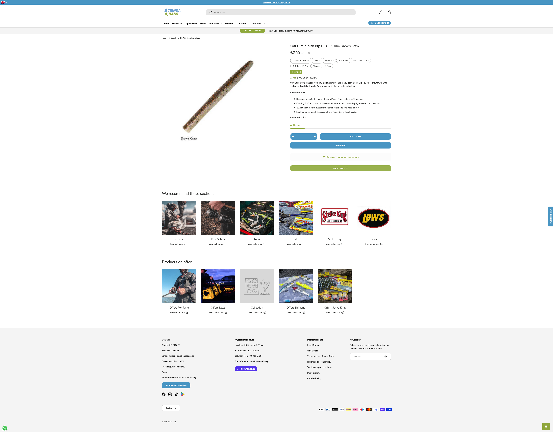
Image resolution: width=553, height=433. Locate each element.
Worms (316, 66)
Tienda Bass (171, 422)
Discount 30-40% (301, 60)
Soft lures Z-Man (300, 66)
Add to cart (355, 136)
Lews (374, 239)
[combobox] (281, 12)
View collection (255, 312)
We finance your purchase (319, 367)
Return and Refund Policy (319, 361)
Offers (317, 60)
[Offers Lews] (218, 286)
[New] (257, 218)
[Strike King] (335, 218)
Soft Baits (343, 60)
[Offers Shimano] (296, 286)
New (257, 239)
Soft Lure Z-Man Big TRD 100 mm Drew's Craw (184, 38)
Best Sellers (218, 239)
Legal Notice (313, 345)
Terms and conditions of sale (320, 356)
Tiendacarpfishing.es (176, 385)
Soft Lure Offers (361, 60)
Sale (296, 239)
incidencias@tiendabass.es (181, 356)
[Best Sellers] (218, 218)
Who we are (312, 350)
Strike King (334, 239)
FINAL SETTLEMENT (252, 30)
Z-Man (328, 66)
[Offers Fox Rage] (179, 286)
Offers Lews (218, 307)
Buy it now (341, 145)
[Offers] (179, 218)
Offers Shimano (296, 307)
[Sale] (296, 218)
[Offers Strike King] (335, 286)
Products (329, 60)
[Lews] (374, 218)
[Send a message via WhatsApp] (4, 428)
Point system (313, 372)
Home (164, 38)
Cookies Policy (314, 378)
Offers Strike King (335, 307)
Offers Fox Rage (179, 307)
